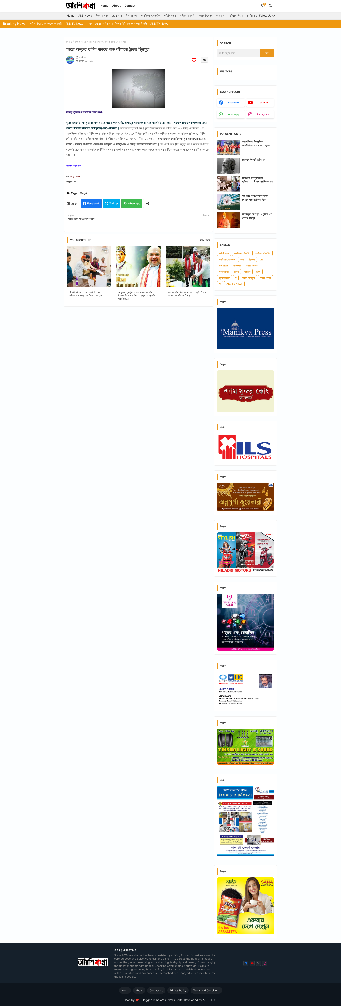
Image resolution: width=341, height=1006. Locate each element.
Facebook (93, 203)
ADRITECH (209, 1000)
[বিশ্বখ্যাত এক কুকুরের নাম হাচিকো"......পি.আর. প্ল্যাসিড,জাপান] (228, 184)
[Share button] (147, 203)
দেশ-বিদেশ (223, 265)
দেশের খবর (117, 15)
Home (104, 5)
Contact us (156, 990)
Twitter (113, 203)
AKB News (85, 15)
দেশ (261, 259)
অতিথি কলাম (170, 15)
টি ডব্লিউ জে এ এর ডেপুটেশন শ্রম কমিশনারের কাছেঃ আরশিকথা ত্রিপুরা (85, 293)
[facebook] (245, 963)
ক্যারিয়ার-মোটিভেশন (256, 15)
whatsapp (234, 114)
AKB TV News (234, 283)
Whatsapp (134, 203)
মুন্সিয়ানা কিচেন (236, 15)
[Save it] (194, 59)
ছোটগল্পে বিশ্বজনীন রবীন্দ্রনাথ (253, 159)
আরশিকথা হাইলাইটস (150, 15)
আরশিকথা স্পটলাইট (241, 253)
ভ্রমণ (258, 271)
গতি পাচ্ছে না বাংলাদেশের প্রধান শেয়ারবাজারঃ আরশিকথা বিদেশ (255, 197)
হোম (68, 41)
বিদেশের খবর (131, 15)
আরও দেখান (205, 240)
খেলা (242, 259)
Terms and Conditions (206, 990)
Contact (130, 5)
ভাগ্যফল (247, 271)
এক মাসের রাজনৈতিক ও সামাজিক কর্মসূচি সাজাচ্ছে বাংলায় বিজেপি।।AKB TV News (93, 23)
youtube (263, 102)
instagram (263, 114)
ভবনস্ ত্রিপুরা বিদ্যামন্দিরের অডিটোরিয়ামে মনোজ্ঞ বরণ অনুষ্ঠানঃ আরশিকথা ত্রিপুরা (256, 143)
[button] (270, 5)
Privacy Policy (178, 990)
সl (220, 283)
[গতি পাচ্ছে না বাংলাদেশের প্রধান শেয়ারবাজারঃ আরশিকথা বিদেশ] (228, 202)
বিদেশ (236, 271)
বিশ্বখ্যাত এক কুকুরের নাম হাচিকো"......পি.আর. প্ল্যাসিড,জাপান (257, 179)
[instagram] (264, 963)
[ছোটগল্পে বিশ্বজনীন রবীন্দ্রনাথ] (228, 166)
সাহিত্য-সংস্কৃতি (187, 15)
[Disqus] (138, 360)
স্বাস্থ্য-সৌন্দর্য (265, 277)
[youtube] (252, 963)
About (116, 5)
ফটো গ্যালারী (224, 271)
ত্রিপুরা (75, 41)
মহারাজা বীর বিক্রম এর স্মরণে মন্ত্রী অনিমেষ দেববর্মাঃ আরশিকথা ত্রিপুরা (187, 293)
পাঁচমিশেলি (237, 265)
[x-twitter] (258, 963)
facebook (233, 102)
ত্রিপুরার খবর (102, 15)
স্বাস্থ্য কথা (221, 15)
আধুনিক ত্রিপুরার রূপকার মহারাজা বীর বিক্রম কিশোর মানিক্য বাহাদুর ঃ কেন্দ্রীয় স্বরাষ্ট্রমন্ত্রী (137, 295)
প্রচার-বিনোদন (205, 15)
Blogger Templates (153, 1000)
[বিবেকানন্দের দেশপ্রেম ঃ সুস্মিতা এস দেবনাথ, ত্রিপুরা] (228, 220)
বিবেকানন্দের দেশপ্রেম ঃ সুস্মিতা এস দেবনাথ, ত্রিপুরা (257, 215)
